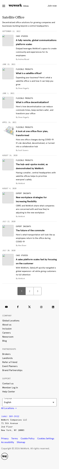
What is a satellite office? (29, 73)
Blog (4, 340)
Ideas (25, 5)
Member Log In (10, 387)
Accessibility (7, 442)
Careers (6, 332)
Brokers (6, 354)
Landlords (7, 358)
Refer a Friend (9, 362)
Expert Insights (23, 193)
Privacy (4, 438)
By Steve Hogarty (22, 88)
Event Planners (9, 366)
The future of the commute (30, 230)
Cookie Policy (27, 438)
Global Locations (10, 320)
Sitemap (21, 442)
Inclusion (7, 328)
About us (6, 324)
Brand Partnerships (12, 370)
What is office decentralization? (32, 102)
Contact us (7, 383)
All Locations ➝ (8, 408)
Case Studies (22, 36)
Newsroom (7, 336)
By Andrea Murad (22, 59)
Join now (52, 5)
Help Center (8, 391)
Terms (14, 438)
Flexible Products (24, 69)
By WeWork (20, 183)
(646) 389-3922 (10, 416)
